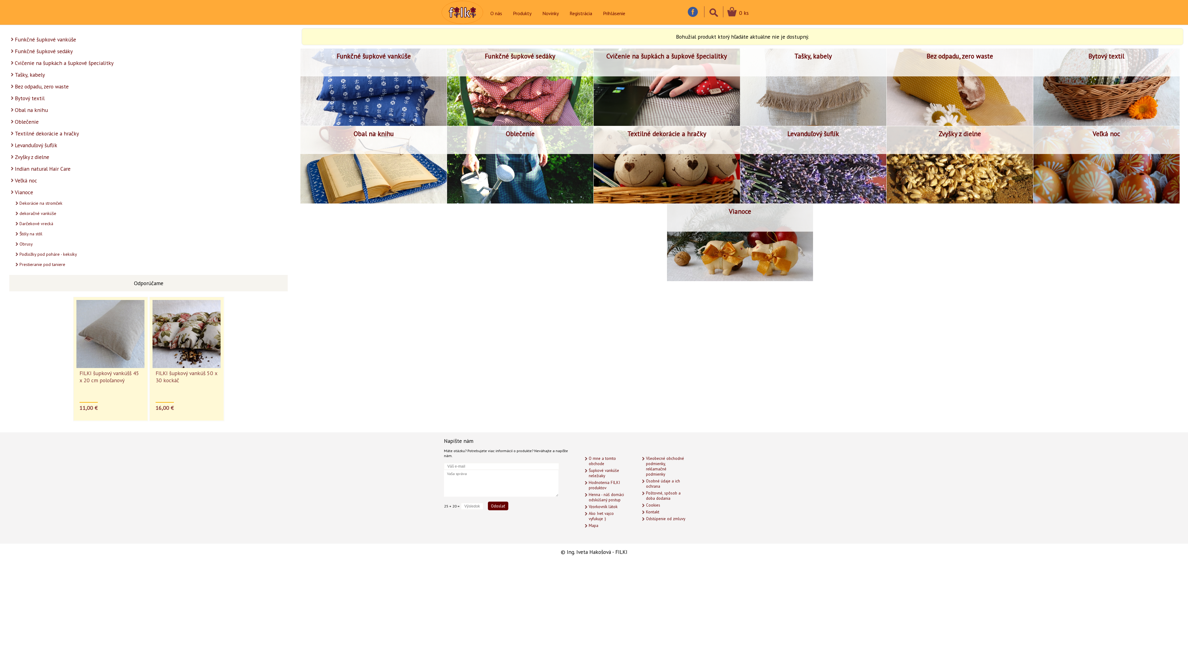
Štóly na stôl (30, 234)
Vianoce (24, 192)
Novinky (550, 13)
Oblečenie (27, 121)
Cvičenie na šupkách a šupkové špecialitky (64, 62)
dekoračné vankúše (37, 213)
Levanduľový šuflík (36, 145)
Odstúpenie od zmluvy (665, 518)
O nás (496, 13)
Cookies (653, 505)
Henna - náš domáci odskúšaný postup (606, 497)
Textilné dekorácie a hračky (47, 133)
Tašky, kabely (30, 74)
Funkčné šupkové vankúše (45, 39)
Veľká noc (26, 180)
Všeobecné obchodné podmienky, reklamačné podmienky (665, 466)
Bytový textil (30, 98)
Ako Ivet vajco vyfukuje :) (601, 516)
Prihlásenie (614, 13)
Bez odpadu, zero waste (42, 86)
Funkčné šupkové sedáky (44, 51)
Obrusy (26, 244)
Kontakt (652, 512)
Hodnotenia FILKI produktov (604, 485)
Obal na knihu (31, 109)
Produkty (522, 13)
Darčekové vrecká (36, 223)
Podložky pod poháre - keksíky (48, 254)
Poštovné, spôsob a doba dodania (663, 495)
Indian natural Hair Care (43, 168)
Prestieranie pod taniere (42, 264)
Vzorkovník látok (603, 506)
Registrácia (581, 13)
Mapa (593, 525)
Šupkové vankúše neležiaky (604, 473)
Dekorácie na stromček (40, 203)
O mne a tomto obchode (602, 461)
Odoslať (498, 506)
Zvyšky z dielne (32, 157)
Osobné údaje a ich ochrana (663, 483)
